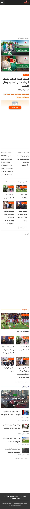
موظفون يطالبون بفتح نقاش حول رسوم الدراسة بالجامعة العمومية (16, 428)
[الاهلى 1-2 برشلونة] (21, 188)
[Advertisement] (15, 21)
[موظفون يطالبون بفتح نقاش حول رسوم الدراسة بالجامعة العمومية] (25, 426)
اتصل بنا (23, 496)
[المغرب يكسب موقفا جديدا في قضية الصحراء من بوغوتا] (21, 205)
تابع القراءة (15, 107)
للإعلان (6, 496)
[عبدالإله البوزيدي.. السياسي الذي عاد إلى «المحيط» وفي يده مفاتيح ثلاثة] (25, 412)
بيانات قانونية (14, 496)
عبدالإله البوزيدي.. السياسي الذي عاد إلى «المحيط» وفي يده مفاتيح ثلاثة (15, 414)
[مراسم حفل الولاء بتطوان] (7, 361)
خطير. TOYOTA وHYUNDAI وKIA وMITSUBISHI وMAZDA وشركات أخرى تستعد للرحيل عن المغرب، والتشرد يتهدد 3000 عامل (7, 165)
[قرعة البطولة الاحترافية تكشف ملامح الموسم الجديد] (25, 440)
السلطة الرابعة (23, 186)
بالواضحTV (26, 74)
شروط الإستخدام (15, 498)
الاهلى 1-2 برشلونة (23, 331)
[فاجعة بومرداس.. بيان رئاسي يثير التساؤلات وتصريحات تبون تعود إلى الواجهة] (8, 205)
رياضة (15, 394)
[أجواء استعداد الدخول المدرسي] (8, 188)
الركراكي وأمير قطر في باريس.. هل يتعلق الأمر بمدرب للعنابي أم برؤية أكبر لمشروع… (15, 401)
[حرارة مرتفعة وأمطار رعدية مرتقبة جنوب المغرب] (25, 450)
